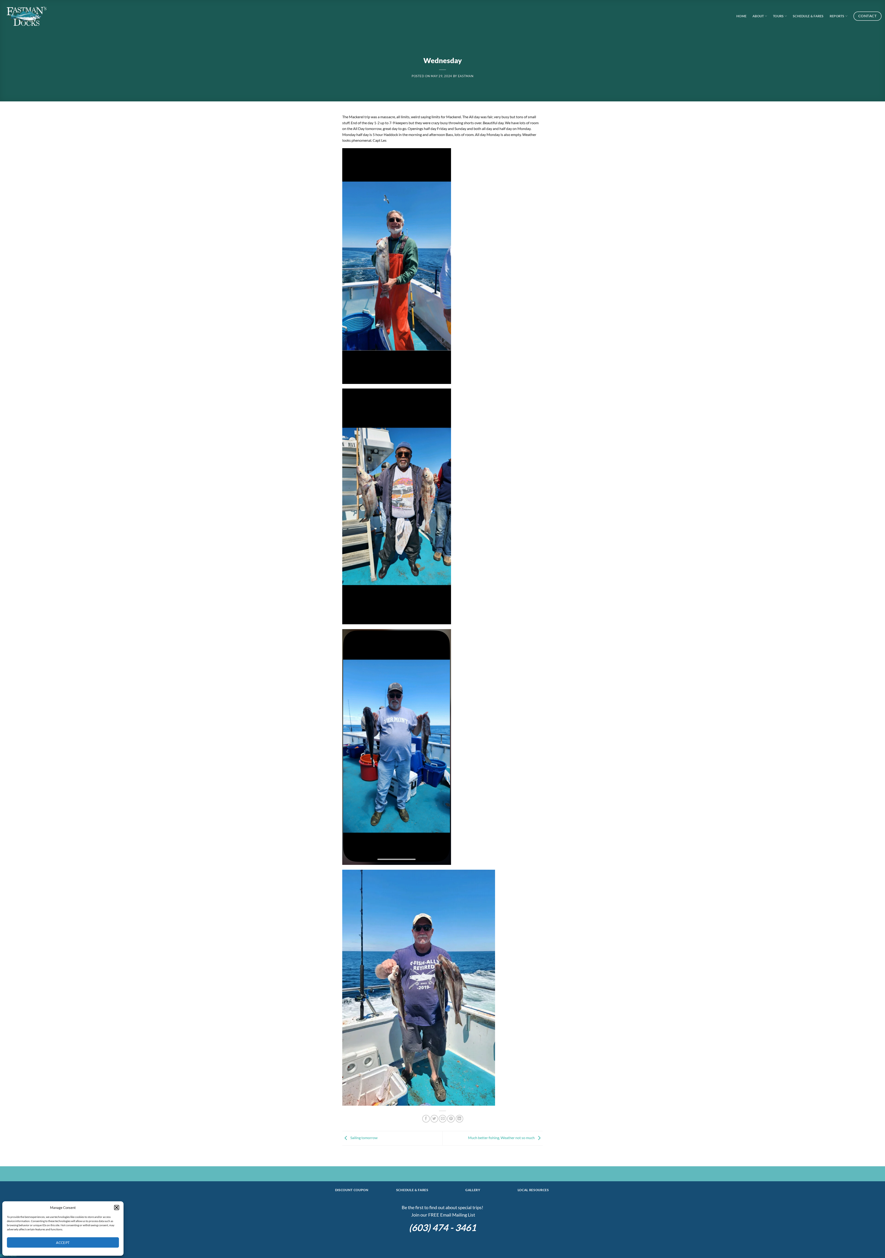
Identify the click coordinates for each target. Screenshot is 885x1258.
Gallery (472, 1190)
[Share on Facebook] (426, 1118)
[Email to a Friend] (442, 1118)
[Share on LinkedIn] (459, 1118)
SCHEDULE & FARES (412, 1190)
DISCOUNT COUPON (352, 1190)
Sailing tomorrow (364, 1137)
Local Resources (533, 1190)
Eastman (466, 76)
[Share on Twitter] (434, 1118)
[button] (116, 1207)
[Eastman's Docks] (26, 16)
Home (741, 16)
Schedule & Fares (808, 16)
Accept (63, 1242)
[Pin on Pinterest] (451, 1118)
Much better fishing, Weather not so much (501, 1137)
